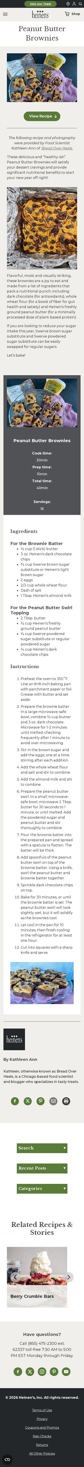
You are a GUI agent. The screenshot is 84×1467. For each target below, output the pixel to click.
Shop (76, 14)
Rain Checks (42, 1436)
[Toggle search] (81, 4)
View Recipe (40, 116)
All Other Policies (42, 1454)
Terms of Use (42, 1410)
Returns (42, 1445)
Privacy (42, 1419)
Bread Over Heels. (57, 148)
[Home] (37, 14)
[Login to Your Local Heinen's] (74, 4)
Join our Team (40, 3)
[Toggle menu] (5, 14)
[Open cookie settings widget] (7, 1459)
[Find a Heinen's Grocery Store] (68, 4)
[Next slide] (68, 1277)
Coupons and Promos (42, 1428)
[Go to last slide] (15, 1277)
